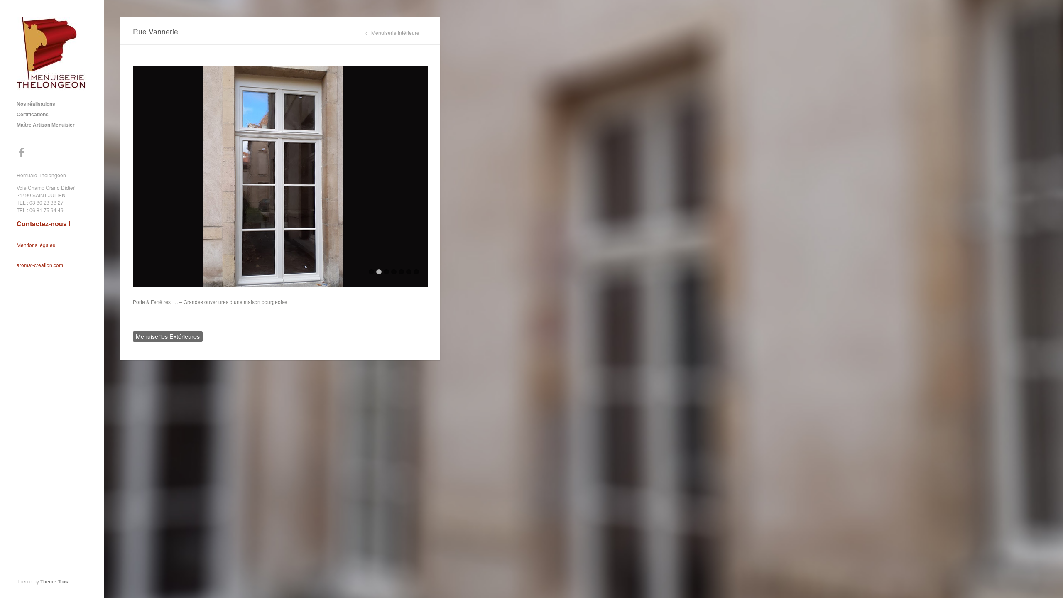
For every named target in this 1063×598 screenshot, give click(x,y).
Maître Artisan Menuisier (46, 125)
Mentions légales (36, 244)
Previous (139, 178)
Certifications (33, 115)
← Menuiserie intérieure (392, 32)
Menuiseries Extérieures (168, 336)
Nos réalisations (36, 104)
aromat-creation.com (40, 264)
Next (421, 178)
